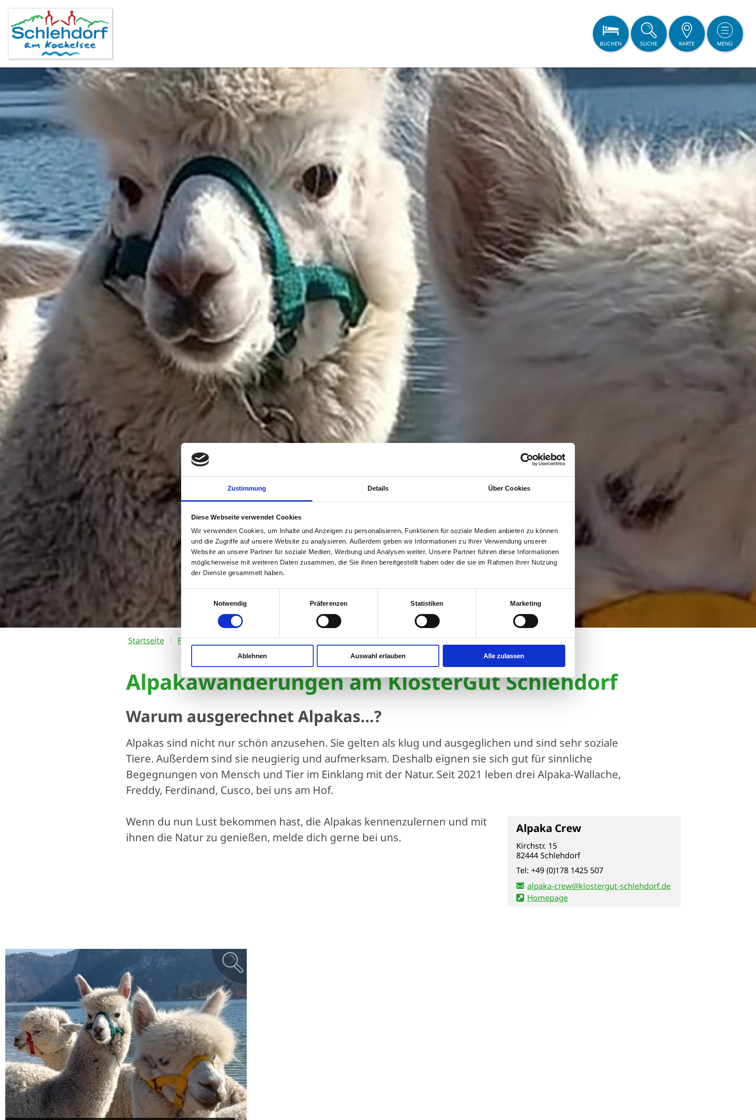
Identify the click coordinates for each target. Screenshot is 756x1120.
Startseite (146, 640)
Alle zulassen (503, 656)
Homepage (547, 897)
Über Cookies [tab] (509, 488)
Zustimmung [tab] (247, 488)
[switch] (328, 621)
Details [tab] (378, 488)
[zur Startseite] (60, 34)
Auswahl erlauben (378, 656)
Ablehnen (252, 656)
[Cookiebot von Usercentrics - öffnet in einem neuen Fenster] (527, 459)
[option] (378, 347)
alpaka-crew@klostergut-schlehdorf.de (599, 886)
